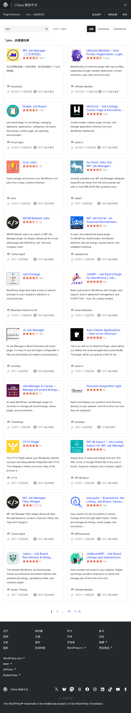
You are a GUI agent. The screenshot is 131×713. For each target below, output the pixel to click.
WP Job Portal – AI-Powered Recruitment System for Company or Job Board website (102, 220)
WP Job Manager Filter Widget (34, 499)
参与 (101, 631)
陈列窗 (39, 631)
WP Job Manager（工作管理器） (34, 52)
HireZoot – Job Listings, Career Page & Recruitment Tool (105, 108)
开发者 (71, 642)
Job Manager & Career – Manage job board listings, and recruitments (40, 388)
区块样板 (40, 647)
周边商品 (105, 647)
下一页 (77, 611)
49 (69, 611)
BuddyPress (12, 675)
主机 (5, 642)
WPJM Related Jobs (36, 218)
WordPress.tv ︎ (76, 647)
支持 (69, 636)
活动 (101, 636)
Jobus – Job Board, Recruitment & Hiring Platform (36, 555)
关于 (5, 631)
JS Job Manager (33, 330)
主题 (37, 636)
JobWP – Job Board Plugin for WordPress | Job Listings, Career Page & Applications (104, 276)
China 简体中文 (19, 689)
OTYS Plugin (31, 442)
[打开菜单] (126, 5)
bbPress (9, 669)
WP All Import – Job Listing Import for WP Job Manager (105, 443)
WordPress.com (14, 658)
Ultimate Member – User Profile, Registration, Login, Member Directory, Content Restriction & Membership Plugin (105, 52)
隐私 (5, 647)
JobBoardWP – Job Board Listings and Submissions (103, 555)
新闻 (5, 636)
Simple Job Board (34, 106)
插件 (37, 642)
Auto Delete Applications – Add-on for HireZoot (103, 331)
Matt (7, 663)
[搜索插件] (46, 29)
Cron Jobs (30, 162)
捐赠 (103, 642)
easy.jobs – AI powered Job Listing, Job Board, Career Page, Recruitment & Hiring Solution (105, 499)
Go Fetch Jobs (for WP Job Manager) (99, 164)
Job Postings (31, 274)
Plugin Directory (11, 14)
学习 (69, 631)
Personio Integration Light (103, 386)
